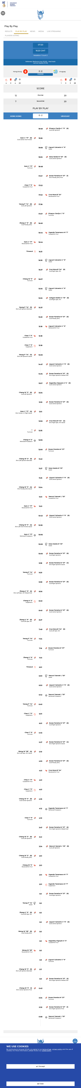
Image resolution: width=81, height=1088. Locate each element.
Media (41, 31)
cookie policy (46, 1051)
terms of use (46, 1049)
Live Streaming (54, 31)
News (32, 31)
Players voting (12, 36)
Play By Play (21, 31)
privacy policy (57, 1049)
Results (8, 31)
